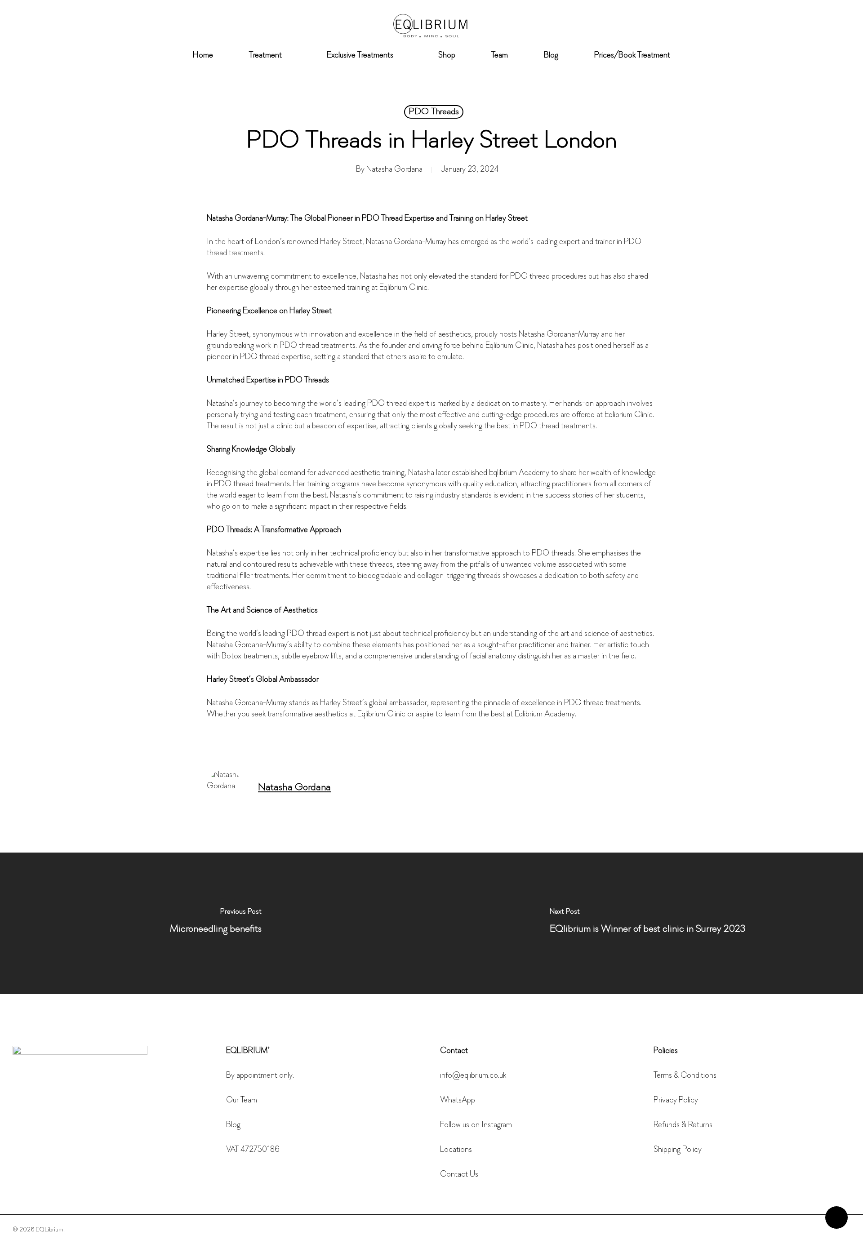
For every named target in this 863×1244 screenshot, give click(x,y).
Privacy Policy (676, 1101)
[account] (822, 26)
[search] (799, 26)
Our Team (241, 1101)
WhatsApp (457, 1101)
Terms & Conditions (685, 1076)
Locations (456, 1150)
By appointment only (259, 1076)
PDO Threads (434, 111)
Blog (233, 1125)
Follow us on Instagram (476, 1125)
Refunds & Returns (683, 1125)
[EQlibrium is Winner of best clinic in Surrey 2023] (647, 923)
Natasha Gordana (394, 170)
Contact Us (459, 1175)
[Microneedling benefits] (216, 923)
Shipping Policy (678, 1150)
